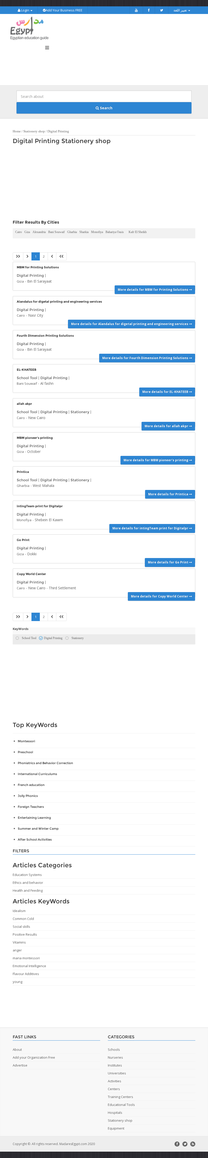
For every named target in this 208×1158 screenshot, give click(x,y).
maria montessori (26, 958)
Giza (27, 232)
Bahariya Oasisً (116, 232)
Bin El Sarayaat (39, 281)
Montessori (26, 741)
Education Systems (27, 874)
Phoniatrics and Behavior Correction (45, 763)
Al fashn (47, 383)
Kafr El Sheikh (138, 232)
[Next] (52, 256)
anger (17, 950)
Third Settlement (62, 587)
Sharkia (84, 232)
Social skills (21, 926)
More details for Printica (168, 494)
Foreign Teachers (31, 807)
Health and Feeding (28, 890)
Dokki (32, 553)
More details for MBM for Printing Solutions (153, 289)
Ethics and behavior (28, 882)
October (34, 451)
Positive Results (25, 934)
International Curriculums (37, 774)
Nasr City (35, 315)
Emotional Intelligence (29, 966)
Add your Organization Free (34, 1057)
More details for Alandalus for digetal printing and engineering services (130, 324)
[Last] (61, 256)
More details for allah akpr (167, 426)
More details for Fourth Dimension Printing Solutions (145, 358)
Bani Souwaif (56, 232)
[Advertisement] (101, 183)
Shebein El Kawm (49, 519)
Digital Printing (58, 131)
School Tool (27, 378)
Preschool (25, 752)
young (17, 981)
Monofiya (97, 232)
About (17, 1049)
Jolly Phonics (28, 796)
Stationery (80, 412)
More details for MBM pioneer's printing (156, 460)
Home (17, 131)
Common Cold (23, 918)
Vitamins (19, 942)
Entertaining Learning (34, 818)
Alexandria (39, 232)
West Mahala (43, 485)
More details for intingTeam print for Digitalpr (150, 528)
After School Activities (35, 839)
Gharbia (72, 232)
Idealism (19, 910)
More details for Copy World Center (160, 596)
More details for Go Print (168, 562)
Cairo (18, 232)
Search (105, 107)
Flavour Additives (26, 973)
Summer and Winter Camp (38, 828)
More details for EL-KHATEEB (165, 392)
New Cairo (36, 417)
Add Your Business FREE (64, 10)
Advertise (20, 1065)
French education (31, 785)
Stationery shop (34, 131)
